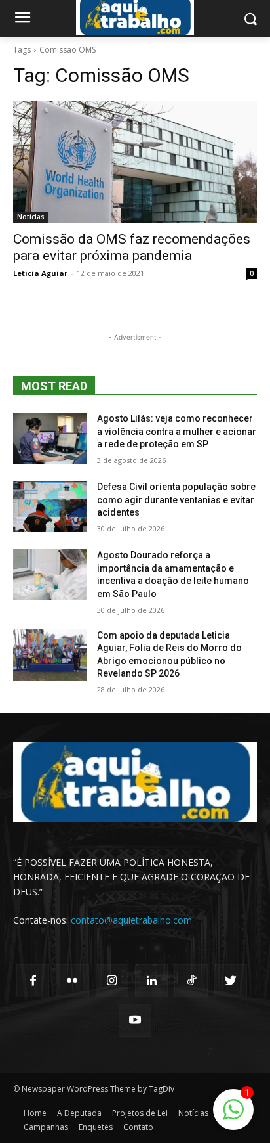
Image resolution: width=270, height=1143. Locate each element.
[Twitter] (230, 980)
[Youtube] (135, 1020)
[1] (233, 1116)
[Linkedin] (151, 980)
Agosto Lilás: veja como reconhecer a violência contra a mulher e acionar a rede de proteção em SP (176, 431)
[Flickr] (72, 980)
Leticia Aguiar (40, 273)
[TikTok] (190, 980)
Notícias (31, 216)
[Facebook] (32, 980)
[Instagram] (112, 980)
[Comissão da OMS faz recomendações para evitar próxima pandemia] (135, 162)
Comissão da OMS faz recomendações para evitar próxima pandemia (131, 247)
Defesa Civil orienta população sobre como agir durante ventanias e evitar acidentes (176, 500)
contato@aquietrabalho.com (131, 920)
